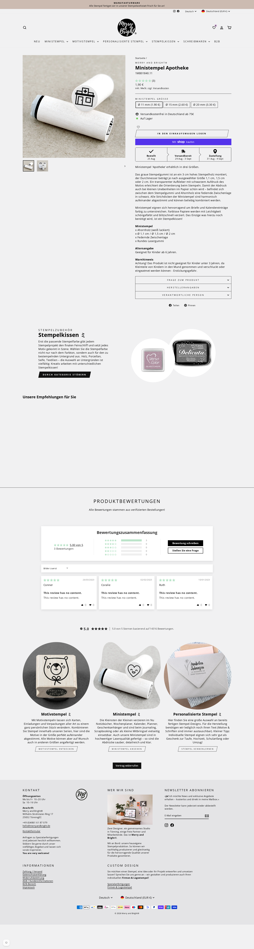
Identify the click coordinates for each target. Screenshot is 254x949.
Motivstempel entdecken (56, 749)
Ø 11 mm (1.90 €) (149, 104)
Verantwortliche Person (183, 295)
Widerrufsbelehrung (33, 877)
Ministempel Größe (152, 98)
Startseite (140, 58)
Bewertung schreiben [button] (185, 543)
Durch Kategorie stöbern (64, 374)
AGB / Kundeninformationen (38, 880)
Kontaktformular (31, 831)
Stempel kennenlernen (198, 749)
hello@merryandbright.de (36, 825)
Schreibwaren (195, 41)
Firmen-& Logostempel (119, 887)
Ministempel (55, 41)
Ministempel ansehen (127, 749)
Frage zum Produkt (183, 280)
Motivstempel (84, 41)
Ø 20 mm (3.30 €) (204, 104)
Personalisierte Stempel (124, 41)
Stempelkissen (164, 41)
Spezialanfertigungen (118, 883)
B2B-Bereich (29, 883)
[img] (51, 580)
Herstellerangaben (183, 287)
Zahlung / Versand (32, 871)
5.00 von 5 (76, 545)
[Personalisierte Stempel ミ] (197, 676)
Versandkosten (161, 88)
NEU (37, 41)
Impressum (29, 887)
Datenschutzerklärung (34, 874)
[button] (143, 80)
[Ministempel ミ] (127, 676)
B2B (217, 41)
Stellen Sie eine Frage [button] (185, 550)
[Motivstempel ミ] (56, 676)
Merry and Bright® (151, 62)
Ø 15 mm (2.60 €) (177, 104)
